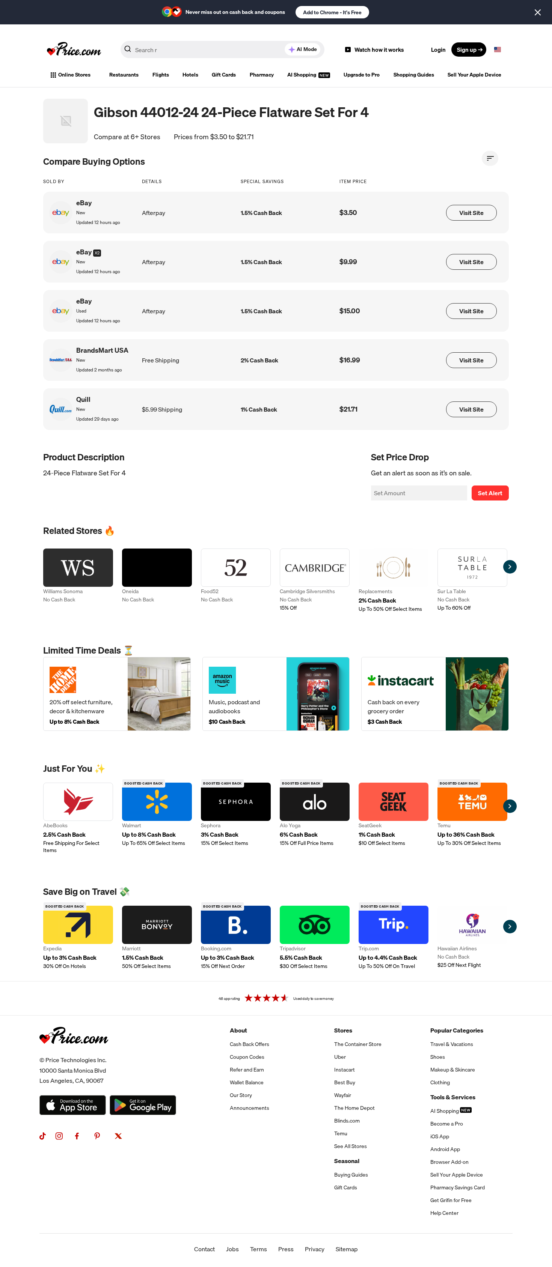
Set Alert (490, 493)
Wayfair (342, 1095)
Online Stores (74, 75)
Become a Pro (446, 1124)
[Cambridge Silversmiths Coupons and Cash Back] (315, 581)
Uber (340, 1057)
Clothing (440, 1082)
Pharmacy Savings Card (457, 1187)
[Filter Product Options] (490, 158)
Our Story (241, 1095)
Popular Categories (456, 1030)
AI (307, 49)
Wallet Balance (247, 1082)
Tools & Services (452, 1097)
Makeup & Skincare (452, 1070)
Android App (445, 1149)
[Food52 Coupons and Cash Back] (236, 581)
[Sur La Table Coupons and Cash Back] (472, 581)
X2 (97, 252)
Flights (160, 75)
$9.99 (348, 261)
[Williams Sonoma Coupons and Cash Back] (78, 581)
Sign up (467, 49)
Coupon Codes (247, 1057)
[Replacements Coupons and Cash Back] (393, 581)
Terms (258, 1248)
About (238, 1030)
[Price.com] (73, 1052)
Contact (204, 1248)
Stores (343, 1030)
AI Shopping (302, 75)
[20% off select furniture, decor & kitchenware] (117, 693)
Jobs (232, 1248)
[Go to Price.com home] (74, 49)
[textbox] (497, 49)
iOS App (439, 1136)
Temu (340, 1133)
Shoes (437, 1057)
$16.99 (349, 360)
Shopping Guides (414, 75)
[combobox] (222, 49)
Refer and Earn (247, 1070)
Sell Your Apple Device (474, 75)
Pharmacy (262, 75)
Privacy (314, 1248)
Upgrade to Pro (362, 75)
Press (286, 1248)
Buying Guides (351, 1175)
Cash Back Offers (249, 1044)
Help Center (444, 1213)
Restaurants (124, 75)
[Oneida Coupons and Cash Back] (157, 581)
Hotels (190, 75)
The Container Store (358, 1044)
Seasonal (346, 1160)
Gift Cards (224, 75)
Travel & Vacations (451, 1044)
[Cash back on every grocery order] (435, 693)
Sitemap (347, 1248)
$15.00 (349, 310)
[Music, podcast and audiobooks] (276, 693)
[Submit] (127, 51)
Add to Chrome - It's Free (332, 12)
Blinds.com (347, 1121)
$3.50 (348, 212)
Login (438, 49)
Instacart (344, 1070)
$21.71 (348, 409)
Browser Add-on (449, 1162)
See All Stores (350, 1146)
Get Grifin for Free (451, 1200)
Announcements (249, 1108)
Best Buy (344, 1082)
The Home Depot (354, 1108)
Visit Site (471, 213)
